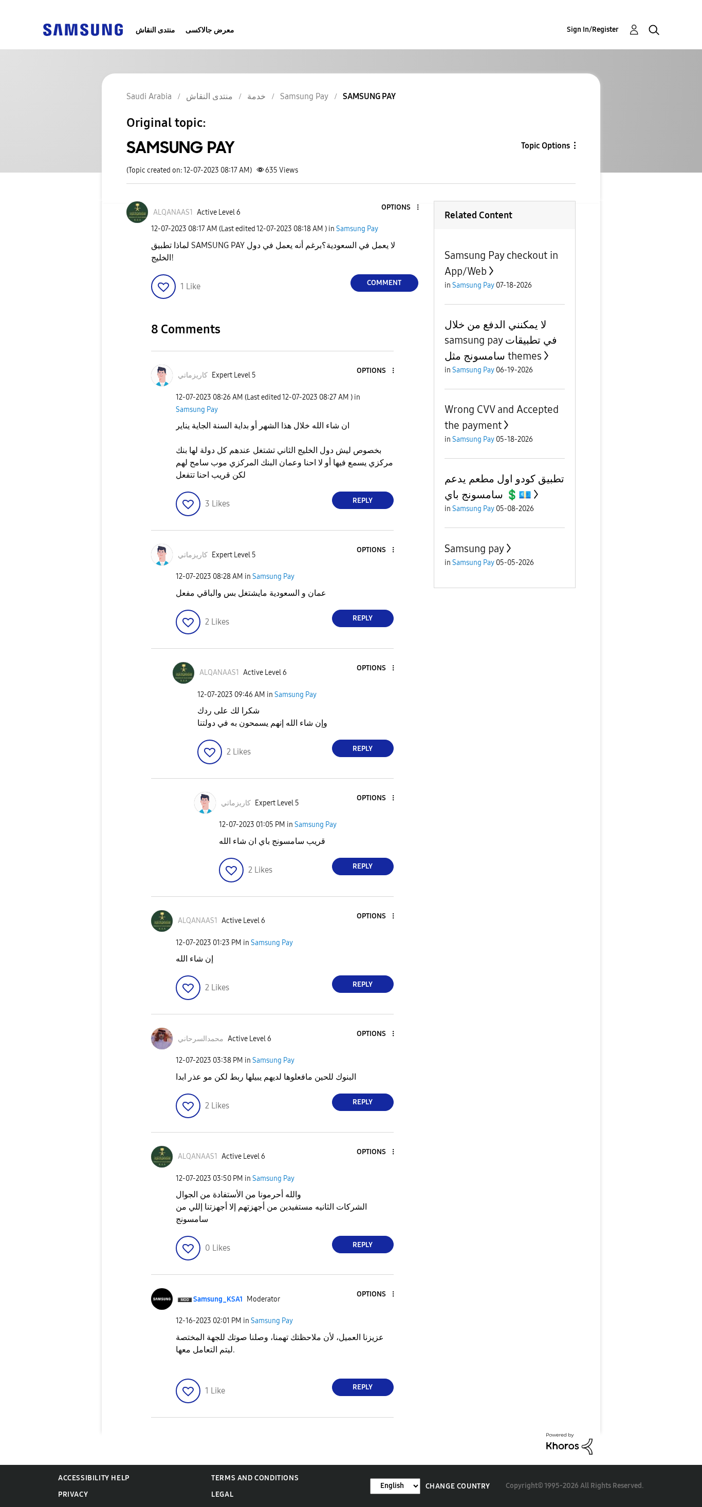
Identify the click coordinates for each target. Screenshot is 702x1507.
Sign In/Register (593, 29)
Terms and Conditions (255, 1478)
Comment (384, 282)
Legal (222, 1494)
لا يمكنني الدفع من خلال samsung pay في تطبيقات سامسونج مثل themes (501, 340)
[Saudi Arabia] (83, 29)
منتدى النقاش (155, 30)
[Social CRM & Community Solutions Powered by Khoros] (569, 1443)
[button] (400, 208)
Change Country (458, 1486)
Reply (363, 500)
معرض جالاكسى (210, 30)
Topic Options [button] (545, 145)
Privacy (73, 1494)
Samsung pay (474, 548)
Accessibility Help (94, 1478)
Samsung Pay (357, 228)
